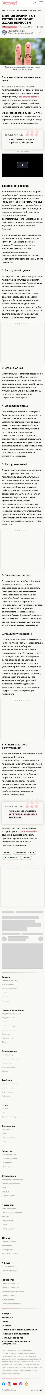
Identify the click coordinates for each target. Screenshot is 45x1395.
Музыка (5, 997)
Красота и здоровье (13, 1010)
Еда (3, 1113)
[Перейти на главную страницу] (9, 3)
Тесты (4, 1188)
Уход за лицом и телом (11, 1014)
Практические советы (11, 1059)
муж (32, 853)
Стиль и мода (9, 1051)
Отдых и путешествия (11, 1184)
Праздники (8, 1205)
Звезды (6, 977)
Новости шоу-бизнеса (11, 981)
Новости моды (8, 1055)
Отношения (8, 1126)
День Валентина (9, 1209)
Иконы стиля (7, 1063)
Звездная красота (9, 989)
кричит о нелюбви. (28, 832)
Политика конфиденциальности (20, 1330)
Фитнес (5, 1042)
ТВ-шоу (6, 1238)
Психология (7, 1163)
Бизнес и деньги (9, 1155)
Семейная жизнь (9, 1138)
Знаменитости (8, 985)
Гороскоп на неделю (10, 1288)
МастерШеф (7, 1250)
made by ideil (36, 1390)
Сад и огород (7, 1092)
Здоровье (6, 1034)
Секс (4, 1134)
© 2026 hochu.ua (9, 1390)
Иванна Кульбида (16, 31)
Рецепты (6, 1109)
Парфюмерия (8, 1038)
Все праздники (8, 1229)
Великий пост (7, 1221)
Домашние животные (11, 1088)
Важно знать (7, 1167)
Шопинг (5, 1071)
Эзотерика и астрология (12, 1180)
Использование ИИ (12, 1338)
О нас (5, 1322)
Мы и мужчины (9, 27)
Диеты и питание (9, 1030)
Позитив (5, 1192)
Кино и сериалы (8, 1267)
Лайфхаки (6, 1096)
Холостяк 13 (7, 1246)
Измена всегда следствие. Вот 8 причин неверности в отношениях (23, 814)
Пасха (4, 1225)
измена (7, 853)
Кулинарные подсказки (11, 1117)
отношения (20, 853)
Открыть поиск (35, 3)
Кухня (5, 1105)
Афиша (6, 1263)
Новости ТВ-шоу (9, 1242)
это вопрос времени (29, 97)
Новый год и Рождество (12, 1213)
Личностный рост (9, 1159)
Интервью (6, 1001)
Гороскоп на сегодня (10, 1284)
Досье (4, 993)
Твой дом (7, 1080)
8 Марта (5, 1217)
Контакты (7, 1318)
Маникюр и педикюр (10, 1026)
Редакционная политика (15, 1334)
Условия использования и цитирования (16, 1343)
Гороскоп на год (8, 1296)
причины (26, 858)
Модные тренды (9, 1067)
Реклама (6, 1326)
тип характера (10, 858)
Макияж (5, 1022)
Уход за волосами (9, 1018)
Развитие (7, 1151)
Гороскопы (8, 1280)
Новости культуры (10, 1271)
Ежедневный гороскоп (11, 1304)
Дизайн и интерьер (10, 1084)
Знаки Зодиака (8, 1300)
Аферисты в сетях (10, 1254)
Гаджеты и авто (8, 1196)
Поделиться (40, 32)
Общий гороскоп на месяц (13, 1292)
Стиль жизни (9, 1176)
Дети (4, 1142)
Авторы (6, 1314)
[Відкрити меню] (41, 3)
